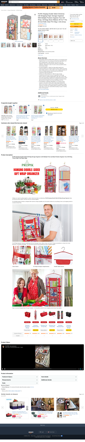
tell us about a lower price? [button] (15, 390)
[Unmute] (82, 369)
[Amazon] (4, 1)
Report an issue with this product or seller (47, 99)
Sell (65, 4)
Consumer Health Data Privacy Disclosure (44, 435)
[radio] (3, 45)
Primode (76, 30)
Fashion (68, 4)
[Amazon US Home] (31, 432)
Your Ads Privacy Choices (56, 435)
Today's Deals (51, 4)
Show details (50, 115)
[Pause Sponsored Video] (27, 407)
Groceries (39, 4)
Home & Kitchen (4, 10)
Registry (73, 4)
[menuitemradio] (80, 368)
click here (32, 387)
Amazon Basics (20, 4)
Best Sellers (26, 4)
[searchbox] (34, 2)
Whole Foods (44, 4)
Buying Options (27, 330)
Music (77, 4)
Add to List (73, 40)
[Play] (2, 369)
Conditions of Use (27, 435)
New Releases (33, 4)
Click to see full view (19, 41)
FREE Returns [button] (41, 31)
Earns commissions (13, 345)
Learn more (43, 97)
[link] (23, 109)
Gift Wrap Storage (19, 10)
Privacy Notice (33, 435)
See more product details (44, 89)
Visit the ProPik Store (42, 23)
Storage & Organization (11, 10)
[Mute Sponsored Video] (27, 409)
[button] (2, 5)
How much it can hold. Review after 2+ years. (14, 347)
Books (56, 4)
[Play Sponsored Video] (42, 404)
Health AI (6, 4)
